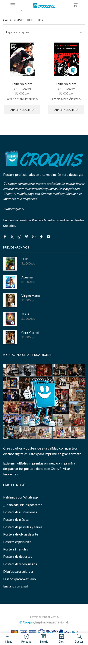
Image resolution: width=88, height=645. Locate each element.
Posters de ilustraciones (20, 512)
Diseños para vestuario (19, 579)
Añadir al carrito (22, 109)
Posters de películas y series (22, 527)
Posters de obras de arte (20, 534)
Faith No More (22, 84)
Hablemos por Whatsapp (20, 497)
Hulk (24, 259)
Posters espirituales (17, 542)
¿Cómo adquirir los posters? (22, 505)
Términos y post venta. (44, 616)
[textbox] (41, 32)
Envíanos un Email (15, 586)
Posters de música (16, 519)
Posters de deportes (17, 556)
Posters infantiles (15, 549)
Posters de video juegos (20, 564)
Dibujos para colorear (18, 571)
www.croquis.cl (13, 209)
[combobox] (44, 32)
